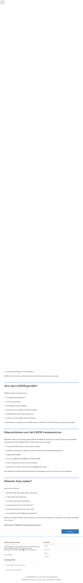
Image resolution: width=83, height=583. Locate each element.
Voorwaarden (8, 554)
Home (46, 546)
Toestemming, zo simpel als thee (15, 565)
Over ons (47, 549)
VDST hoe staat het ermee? (14, 570)
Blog (45, 553)
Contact (46, 556)
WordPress (34, 579)
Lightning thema (42, 579)
